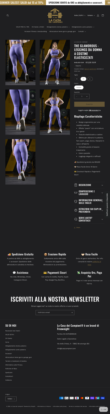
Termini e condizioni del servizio (78, 406)
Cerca (7, 342)
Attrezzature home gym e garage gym (18, 357)
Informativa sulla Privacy (14, 365)
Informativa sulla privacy (60, 406)
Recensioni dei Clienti (12, 331)
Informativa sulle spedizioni (97, 406)
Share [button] (78, 227)
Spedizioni (8, 373)
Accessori (8, 354)
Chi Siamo (8, 338)
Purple (79, 87)
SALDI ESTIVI (9, 335)
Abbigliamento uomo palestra (15, 350)
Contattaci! (9, 376)
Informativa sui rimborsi (44, 406)
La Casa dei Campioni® (17, 406)
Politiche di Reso (11, 369)
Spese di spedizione (90, 69)
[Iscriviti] (72, 312)
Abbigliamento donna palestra (15, 346)
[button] (7, 15)
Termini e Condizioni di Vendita (16, 361)
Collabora (8, 380)
